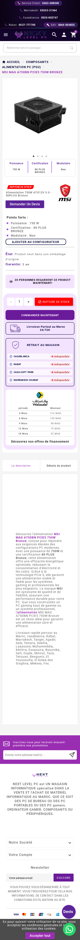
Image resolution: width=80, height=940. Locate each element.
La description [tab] (21, 465)
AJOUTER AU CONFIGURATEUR (35, 242)
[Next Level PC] (31, 34)
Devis (68, 911)
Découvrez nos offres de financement (40, 441)
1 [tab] (34, 156)
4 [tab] (46, 156)
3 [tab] (42, 156)
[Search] (71, 48)
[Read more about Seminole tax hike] (72, 755)
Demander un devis (25, 204)
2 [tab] (38, 156)
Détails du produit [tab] (59, 465)
